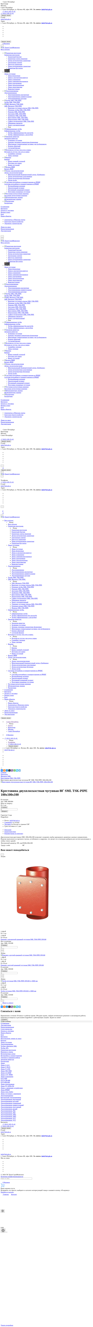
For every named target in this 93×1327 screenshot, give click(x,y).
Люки (3, 1063)
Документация (6, 1025)
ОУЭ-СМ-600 (5, 1080)
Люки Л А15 (5, 1065)
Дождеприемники (7, 1044)
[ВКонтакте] (2, 770)
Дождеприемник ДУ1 (8, 1118)
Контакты (4, 1037)
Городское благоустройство (13, 221)
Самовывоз (8, 822)
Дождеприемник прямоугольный (12, 1105)
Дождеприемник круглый (10, 1101)
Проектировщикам (7, 1027)
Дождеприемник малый (9, 1109)
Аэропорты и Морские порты (14, 220)
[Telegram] (20, 770)
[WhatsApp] (14, 770)
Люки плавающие (7, 1076)
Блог (2, 1035)
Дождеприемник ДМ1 (8, 1114)
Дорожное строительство (13, 223)
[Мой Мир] (7, 770)
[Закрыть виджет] (3, 1211)
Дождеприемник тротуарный (11, 1107)
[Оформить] (2, 854)
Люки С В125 (5, 1067)
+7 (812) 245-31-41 (8, 11)
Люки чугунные (6, 1042)
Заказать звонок (5, 15)
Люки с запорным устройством (12, 1088)
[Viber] (12, 770)
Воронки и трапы (7, 1052)
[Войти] (1, 509)
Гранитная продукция (8, 1050)
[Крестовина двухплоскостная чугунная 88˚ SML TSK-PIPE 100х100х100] (27, 782)
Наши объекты (6, 1033)
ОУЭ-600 (4, 1078)
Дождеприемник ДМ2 (8, 1116)
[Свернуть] (3, 1231)
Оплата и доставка (7, 1031)
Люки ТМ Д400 (6, 1071)
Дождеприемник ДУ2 (8, 1120)
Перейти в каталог (7, 1192)
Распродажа (5, 1061)
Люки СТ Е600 (6, 1073)
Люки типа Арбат (7, 1092)
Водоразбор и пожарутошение (11, 1056)
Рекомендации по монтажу (13, 833)
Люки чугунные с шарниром (11, 1094)
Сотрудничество (6, 1029)
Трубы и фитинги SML (9, 1046)
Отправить (4, 1019)
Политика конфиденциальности (12, 1176)
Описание (7, 830)
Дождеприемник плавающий (11, 1103)
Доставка (7, 824)
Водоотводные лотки (8, 1054)
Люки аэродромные (7, 1084)
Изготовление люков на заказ (11, 1038)
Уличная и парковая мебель (10, 1057)
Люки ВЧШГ (5, 1090)
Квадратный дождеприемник (11, 1097)
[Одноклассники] (4, 770)
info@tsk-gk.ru (46, 9)
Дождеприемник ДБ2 (8, 1113)
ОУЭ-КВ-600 (5, 1082)
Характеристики (10, 832)
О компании (5, 1023)
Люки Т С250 (5, 1069)
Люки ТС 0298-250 (7, 1086)
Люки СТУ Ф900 (7, 1075)
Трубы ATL (5, 1048)
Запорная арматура (7, 1059)
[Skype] (17, 770)
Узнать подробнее (7, 1325)
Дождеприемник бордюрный (11, 1099)
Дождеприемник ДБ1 (8, 1111)
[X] (9, 770)
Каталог (3, 1040)
